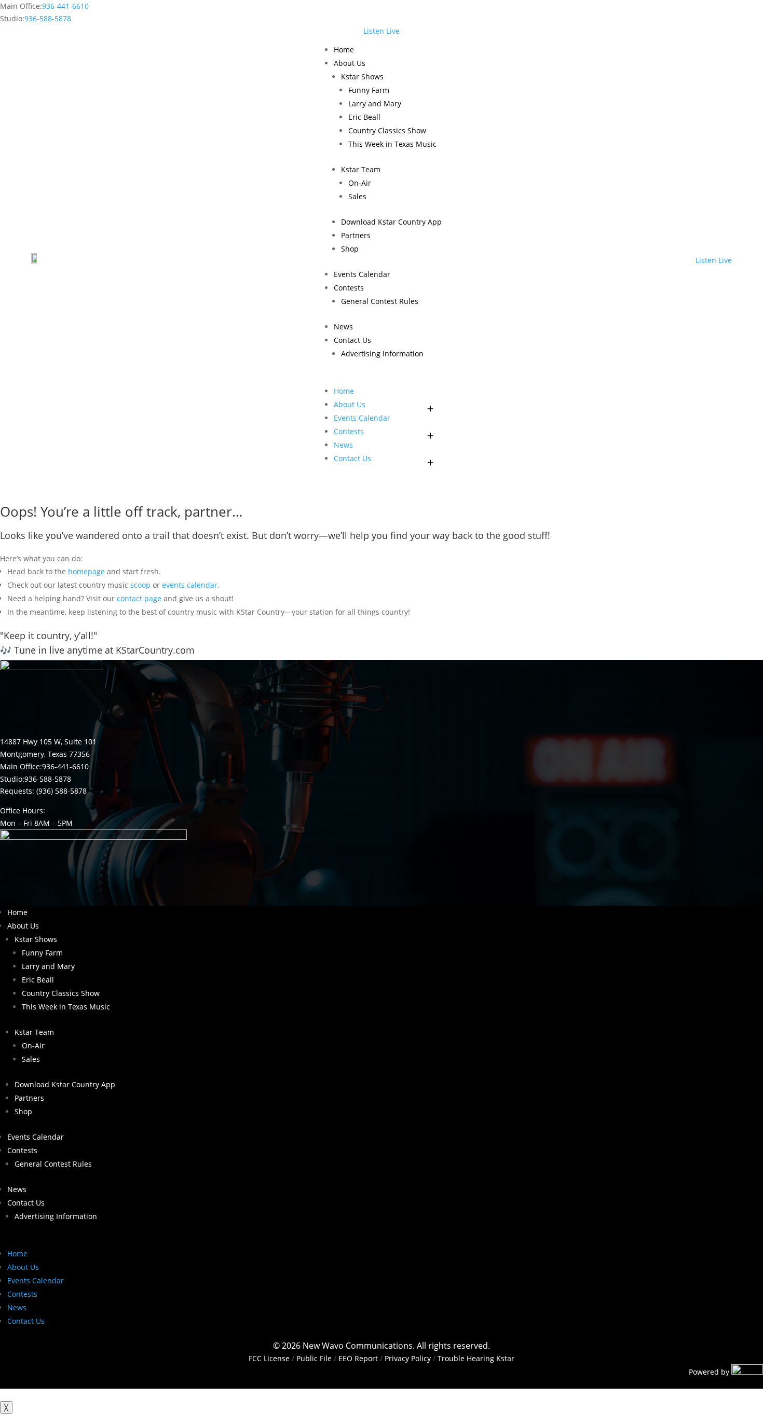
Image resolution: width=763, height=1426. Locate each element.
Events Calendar (362, 274)
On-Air (359, 183)
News (343, 326)
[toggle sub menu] (430, 404)
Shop (350, 249)
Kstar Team (360, 169)
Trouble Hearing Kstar (476, 1358)
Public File (314, 1358)
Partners (356, 235)
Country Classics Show (387, 130)
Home (344, 49)
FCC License (269, 1358)
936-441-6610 (65, 6)
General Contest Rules (379, 301)
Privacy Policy (408, 1358)
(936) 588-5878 (61, 791)
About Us (349, 63)
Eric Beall (364, 117)
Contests (349, 288)
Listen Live (381, 31)
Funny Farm (368, 90)
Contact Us (352, 340)
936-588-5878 (47, 18)
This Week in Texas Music (392, 144)
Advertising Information (382, 353)
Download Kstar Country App (391, 222)
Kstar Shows (362, 76)
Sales (357, 196)
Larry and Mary (374, 103)
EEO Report (357, 1358)
